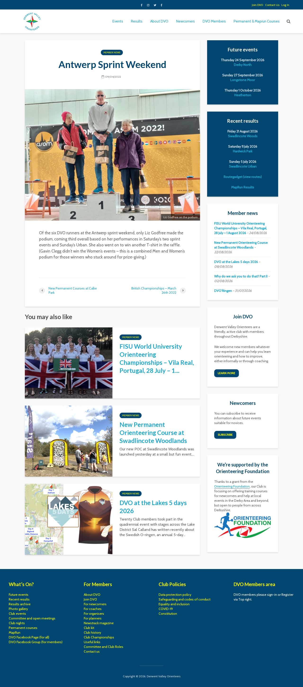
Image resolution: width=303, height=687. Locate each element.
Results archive (20, 604)
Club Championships (99, 637)
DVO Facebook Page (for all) (29, 637)
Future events (18, 594)
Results (137, 21)
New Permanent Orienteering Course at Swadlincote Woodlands (153, 432)
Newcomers (185, 21)
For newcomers (95, 604)
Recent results (19, 599)
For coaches (93, 609)
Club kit (89, 628)
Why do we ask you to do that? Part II (240, 276)
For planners (93, 618)
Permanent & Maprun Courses (257, 21)
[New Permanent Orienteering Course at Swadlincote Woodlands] (68, 440)
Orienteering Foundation (232, 486)
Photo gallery (18, 609)
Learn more (226, 373)
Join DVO (257, 5)
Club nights (17, 623)
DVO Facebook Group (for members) (35, 642)
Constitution (168, 613)
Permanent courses (23, 628)
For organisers (94, 613)
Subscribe (225, 434)
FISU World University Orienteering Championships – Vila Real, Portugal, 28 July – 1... (157, 358)
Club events (17, 613)
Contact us (92, 651)
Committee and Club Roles (103, 647)
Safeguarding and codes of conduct (184, 599)
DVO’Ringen (223, 291)
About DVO (159, 21)
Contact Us (272, 5)
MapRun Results (242, 187)
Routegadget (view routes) (243, 177)
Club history (92, 632)
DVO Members (214, 21)
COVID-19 (166, 609)
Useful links (92, 642)
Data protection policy (175, 594)
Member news (111, 52)
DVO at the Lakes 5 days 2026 (153, 507)
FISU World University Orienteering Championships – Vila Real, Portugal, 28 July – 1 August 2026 (240, 228)
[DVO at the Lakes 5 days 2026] (68, 519)
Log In (285, 5)
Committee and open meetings (32, 618)
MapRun (14, 632)
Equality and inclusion (174, 604)
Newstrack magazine (99, 623)
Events (117, 21)
